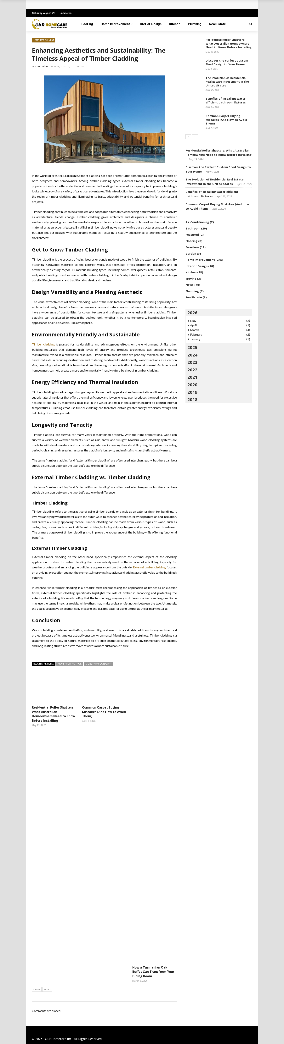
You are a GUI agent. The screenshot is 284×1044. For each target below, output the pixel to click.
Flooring (87, 24)
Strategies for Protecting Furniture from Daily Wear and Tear (83, 4)
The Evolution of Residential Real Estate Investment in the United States (227, 81)
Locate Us (65, 13)
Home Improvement (115, 24)
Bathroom (192, 228)
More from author (70, 663)
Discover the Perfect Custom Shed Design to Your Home (227, 62)
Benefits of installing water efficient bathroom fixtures (226, 100)
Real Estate (217, 24)
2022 (192, 370)
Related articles (43, 663)
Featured (192, 234)
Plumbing (195, 24)
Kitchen (174, 24)
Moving (190, 278)
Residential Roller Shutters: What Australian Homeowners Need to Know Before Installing (53, 713)
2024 (192, 355)
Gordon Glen (40, 66)
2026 (192, 312)
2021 (192, 377)
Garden (190, 253)
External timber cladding (149, 567)
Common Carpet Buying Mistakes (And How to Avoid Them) (104, 711)
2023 (192, 362)
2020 (192, 384)
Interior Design (150, 24)
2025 (192, 347)
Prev (37, 989)
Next (46, 989)
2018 (192, 399)
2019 (192, 392)
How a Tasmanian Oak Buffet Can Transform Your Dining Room (153, 971)
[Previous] (188, 136)
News (189, 285)
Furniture (192, 247)
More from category (99, 663)
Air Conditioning (197, 222)
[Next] (195, 136)
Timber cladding (43, 344)
